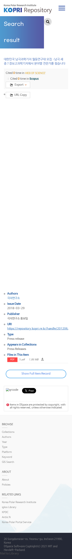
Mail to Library (9, 553)
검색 (48, 22)
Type (4, 447)
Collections (8, 432)
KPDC (5, 512)
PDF (12, 359)
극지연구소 (13, 298)
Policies (6, 484)
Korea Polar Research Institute (19, 502)
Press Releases (16, 349)
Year (4, 442)
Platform (7, 452)
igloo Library (9, 507)
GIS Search (8, 462)
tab (61, 7)
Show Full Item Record (36, 373)
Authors (6, 437)
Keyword (7, 457)
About (5, 479)
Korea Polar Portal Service (16, 522)
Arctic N (6, 517)
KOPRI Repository (28, 8)
